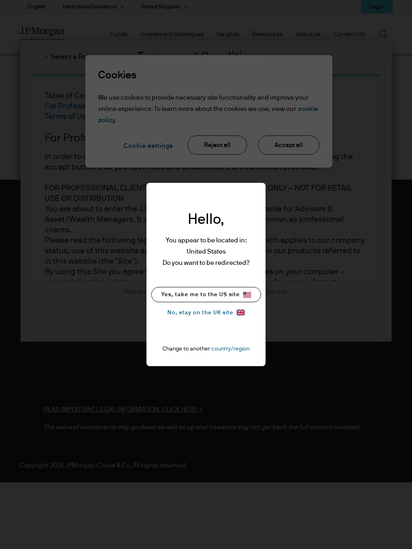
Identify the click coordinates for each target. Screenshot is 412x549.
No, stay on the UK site (200, 312)
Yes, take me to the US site (200, 294)
